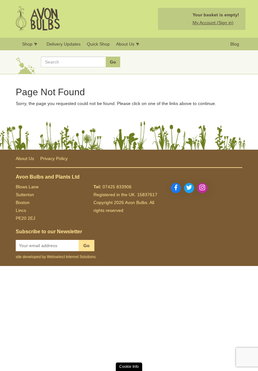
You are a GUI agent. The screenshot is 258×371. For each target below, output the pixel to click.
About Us (25, 158)
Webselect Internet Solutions (71, 257)
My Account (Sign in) (213, 22)
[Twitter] (189, 188)
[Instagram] (202, 188)
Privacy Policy (54, 158)
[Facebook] (176, 188)
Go (86, 245)
